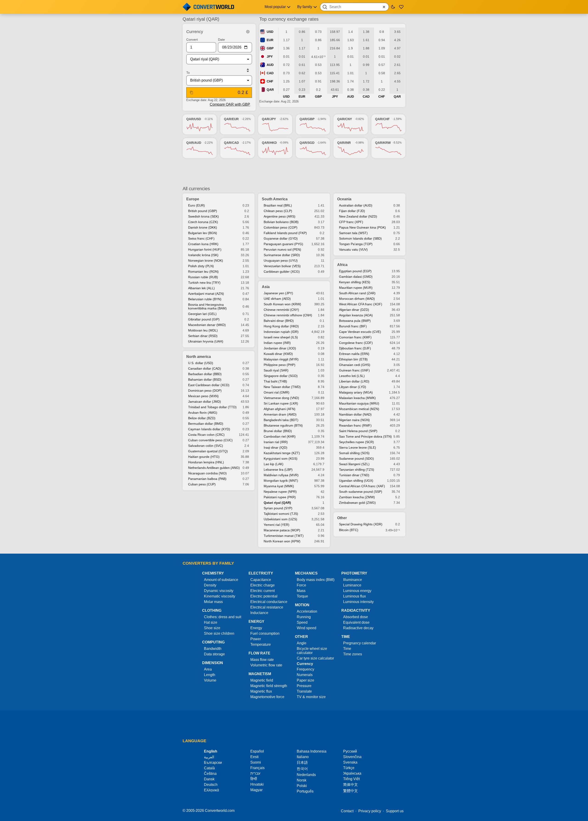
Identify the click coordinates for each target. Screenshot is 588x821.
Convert (192, 39)
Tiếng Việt (351, 779)
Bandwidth (212, 649)
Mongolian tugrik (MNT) (281, 480)
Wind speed (306, 628)
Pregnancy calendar (359, 643)
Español (257, 751)
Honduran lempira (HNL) (206, 462)
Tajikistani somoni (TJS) (281, 513)
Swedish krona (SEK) (203, 216)
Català (209, 768)
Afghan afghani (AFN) (279, 409)
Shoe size (212, 628)
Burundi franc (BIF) (353, 326)
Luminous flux (354, 596)
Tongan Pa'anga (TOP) (356, 244)
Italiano (303, 757)
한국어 (302, 769)
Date (221, 39)
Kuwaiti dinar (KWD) (278, 354)
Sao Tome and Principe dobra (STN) (365, 436)
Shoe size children (219, 633)
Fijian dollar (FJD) (352, 211)
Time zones (352, 654)
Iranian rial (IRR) (276, 442)
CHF (270, 81)
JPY (270, 56)
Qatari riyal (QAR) (277, 502)
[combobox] (354, 7)
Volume (210, 680)
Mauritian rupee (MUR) (356, 287)
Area (208, 669)
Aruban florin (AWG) (202, 412)
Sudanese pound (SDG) (356, 458)
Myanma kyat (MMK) (279, 486)
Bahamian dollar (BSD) (204, 379)
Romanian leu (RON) (203, 271)
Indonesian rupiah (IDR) (281, 332)
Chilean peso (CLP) (278, 211)
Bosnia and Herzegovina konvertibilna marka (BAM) (207, 306)
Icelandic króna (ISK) (203, 255)
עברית (255, 773)
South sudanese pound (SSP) (360, 491)
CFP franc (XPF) (351, 222)
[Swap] (248, 70)
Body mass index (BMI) (315, 580)
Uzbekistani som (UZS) (280, 519)
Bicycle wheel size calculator (312, 651)
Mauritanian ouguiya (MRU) (359, 403)
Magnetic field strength (268, 686)
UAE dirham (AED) (277, 298)
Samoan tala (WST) (353, 233)
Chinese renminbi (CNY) (281, 309)
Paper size (305, 680)
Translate (304, 691)
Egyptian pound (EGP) (355, 271)
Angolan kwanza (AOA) (356, 315)
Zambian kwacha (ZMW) (357, 497)
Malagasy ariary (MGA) (356, 392)
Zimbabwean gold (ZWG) (357, 502)
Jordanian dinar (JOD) (280, 348)
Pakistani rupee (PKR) (280, 497)
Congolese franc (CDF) (356, 343)
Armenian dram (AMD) (280, 414)
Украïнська (352, 773)
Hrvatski (257, 784)
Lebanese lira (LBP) (278, 469)
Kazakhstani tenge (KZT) (282, 453)
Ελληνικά (211, 790)
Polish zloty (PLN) (201, 266)
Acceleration (307, 611)
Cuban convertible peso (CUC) (210, 440)
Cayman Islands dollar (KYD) (209, 429)
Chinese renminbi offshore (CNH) (288, 315)
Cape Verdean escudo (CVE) (360, 332)
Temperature (260, 644)
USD (270, 32)
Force (301, 585)
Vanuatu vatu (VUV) (353, 249)
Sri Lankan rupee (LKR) (281, 403)
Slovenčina (352, 757)
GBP (270, 48)
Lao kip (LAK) (273, 464)
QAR (270, 89)
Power (255, 639)
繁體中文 (350, 791)
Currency (305, 664)
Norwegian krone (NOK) (205, 260)
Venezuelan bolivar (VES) (282, 266)
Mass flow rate (262, 660)
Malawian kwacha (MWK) (357, 398)
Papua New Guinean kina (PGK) (362, 227)
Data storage (214, 654)
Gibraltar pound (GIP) (204, 319)
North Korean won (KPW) (282, 541)
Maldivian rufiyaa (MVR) (281, 475)
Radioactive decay (358, 628)
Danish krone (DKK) (202, 227)
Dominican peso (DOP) (205, 390)
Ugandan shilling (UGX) (356, 480)
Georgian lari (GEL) (202, 314)
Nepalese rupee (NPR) (280, 491)
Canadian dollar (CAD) (204, 368)
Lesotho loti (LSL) (352, 376)
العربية (209, 757)
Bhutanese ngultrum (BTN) (283, 425)
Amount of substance (221, 580)
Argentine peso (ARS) (279, 216)
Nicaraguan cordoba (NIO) (207, 473)
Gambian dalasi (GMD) (356, 276)
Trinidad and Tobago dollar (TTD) (212, 407)
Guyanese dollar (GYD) (281, 238)
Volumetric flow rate (266, 665)
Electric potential (263, 596)
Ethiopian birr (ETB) (353, 359)
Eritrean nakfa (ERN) (354, 354)
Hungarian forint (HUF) (204, 249)
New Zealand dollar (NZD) (358, 216)
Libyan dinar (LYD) (352, 387)
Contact (347, 811)
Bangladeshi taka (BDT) (281, 420)
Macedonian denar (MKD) (207, 325)
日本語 (302, 762)
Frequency (305, 669)
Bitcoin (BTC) (348, 530)
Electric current (262, 591)
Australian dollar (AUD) (355, 205)
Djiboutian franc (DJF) (355, 348)
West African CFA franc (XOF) (360, 304)
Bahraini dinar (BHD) (279, 321)
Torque (302, 596)
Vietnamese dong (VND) (281, 398)
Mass (301, 591)
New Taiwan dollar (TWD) (282, 387)
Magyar (256, 790)
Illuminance (352, 580)
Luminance (352, 585)
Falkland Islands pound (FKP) (285, 233)
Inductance (259, 613)
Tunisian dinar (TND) (354, 475)
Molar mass (213, 602)
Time (347, 649)
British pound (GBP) (202, 211)
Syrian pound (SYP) (278, 508)
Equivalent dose (356, 622)
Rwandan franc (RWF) (355, 425)
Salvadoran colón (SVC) (205, 445)
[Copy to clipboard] (191, 92)
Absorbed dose (355, 617)
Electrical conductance (268, 602)
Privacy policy (369, 811)
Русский (350, 751)
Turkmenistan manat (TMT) (284, 536)
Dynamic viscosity (218, 591)
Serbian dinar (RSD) (203, 336)
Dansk (209, 779)
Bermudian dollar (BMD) (205, 423)
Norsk (301, 780)
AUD (270, 65)
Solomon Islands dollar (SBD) (360, 238)
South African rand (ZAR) (357, 293)
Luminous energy (357, 591)
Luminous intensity (358, 602)
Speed (302, 622)
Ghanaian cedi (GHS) (354, 365)
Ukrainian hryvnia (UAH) (205, 341)
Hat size (210, 622)
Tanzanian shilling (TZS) (356, 469)
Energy (256, 628)
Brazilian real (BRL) (278, 205)
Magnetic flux (261, 691)
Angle (301, 643)
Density (210, 585)
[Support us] (401, 7)
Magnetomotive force (267, 697)
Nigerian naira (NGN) (354, 420)
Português (305, 791)
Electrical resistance (266, 607)
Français (257, 768)
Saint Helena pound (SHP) (358, 431)
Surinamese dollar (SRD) (282, 255)
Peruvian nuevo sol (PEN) (282, 249)
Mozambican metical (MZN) (359, 409)
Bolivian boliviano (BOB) (281, 222)
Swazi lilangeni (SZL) (354, 464)
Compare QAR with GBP (230, 104)
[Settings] (248, 32)
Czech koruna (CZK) (203, 222)
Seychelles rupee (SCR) (356, 442)
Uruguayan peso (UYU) (281, 260)
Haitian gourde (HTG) (204, 457)
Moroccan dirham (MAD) (357, 298)
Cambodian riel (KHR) (280, 436)
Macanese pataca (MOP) (282, 530)
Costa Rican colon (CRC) (206, 434)
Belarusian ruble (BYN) (204, 299)
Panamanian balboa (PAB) (207, 479)
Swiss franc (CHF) (201, 238)
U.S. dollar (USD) (200, 363)
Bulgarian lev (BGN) (202, 233)
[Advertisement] (294, 172)
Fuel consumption (265, 633)
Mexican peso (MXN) (203, 396)
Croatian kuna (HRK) (203, 244)
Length (209, 675)
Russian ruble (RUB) (203, 277)
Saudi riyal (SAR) (276, 370)
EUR (270, 40)
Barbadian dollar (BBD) (205, 374)
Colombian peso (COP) (280, 227)
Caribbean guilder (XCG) (282, 271)
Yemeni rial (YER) (276, 525)
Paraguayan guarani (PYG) (283, 244)
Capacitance (260, 580)
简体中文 (350, 785)
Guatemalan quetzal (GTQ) (208, 451)
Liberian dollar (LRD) (354, 381)
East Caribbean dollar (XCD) (208, 385)
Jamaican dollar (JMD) (204, 401)
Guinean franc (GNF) (354, 370)
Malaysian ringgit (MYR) (281, 359)
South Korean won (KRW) (282, 304)
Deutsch (211, 785)
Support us (395, 811)
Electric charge (262, 585)
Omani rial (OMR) (276, 392)
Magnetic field (261, 680)
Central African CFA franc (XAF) (362, 486)
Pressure (304, 686)
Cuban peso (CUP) (202, 484)
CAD (270, 73)
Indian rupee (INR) (277, 343)
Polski (302, 786)
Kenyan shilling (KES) (354, 282)
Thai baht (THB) (275, 381)
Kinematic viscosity (219, 596)
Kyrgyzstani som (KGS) (280, 458)
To (188, 72)
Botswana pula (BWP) (355, 321)
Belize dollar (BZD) (201, 418)
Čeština (210, 774)
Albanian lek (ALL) (201, 288)
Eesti (254, 757)
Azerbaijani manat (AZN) (206, 293)
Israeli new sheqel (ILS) (281, 337)
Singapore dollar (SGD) (281, 376)
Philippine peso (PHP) (279, 365)
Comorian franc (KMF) (355, 337)
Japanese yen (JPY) (278, 293)
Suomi (255, 762)
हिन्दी (253, 779)
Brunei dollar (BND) (278, 431)
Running (304, 617)
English (210, 751)
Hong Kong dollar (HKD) (281, 326)
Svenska (350, 762)
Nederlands (306, 775)
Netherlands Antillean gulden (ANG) (214, 468)
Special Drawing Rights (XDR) (360, 524)
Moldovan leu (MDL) (203, 330)
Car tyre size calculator (315, 658)
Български (213, 762)
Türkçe (348, 768)
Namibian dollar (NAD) (355, 414)
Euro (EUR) (196, 205)
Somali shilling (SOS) (354, 453)
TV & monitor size (311, 697)
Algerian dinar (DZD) (354, 309)
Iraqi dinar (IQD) (275, 447)
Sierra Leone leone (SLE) (357, 447)
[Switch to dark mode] (393, 7)
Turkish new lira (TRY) (204, 282)
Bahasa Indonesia (311, 751)
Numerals (305, 675)
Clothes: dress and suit (222, 617)
